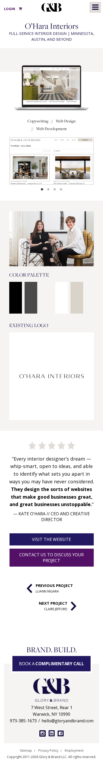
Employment (74, 750)
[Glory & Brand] (51, 690)
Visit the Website (51, 539)
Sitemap (26, 750)
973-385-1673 (23, 721)
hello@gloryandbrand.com (67, 721)
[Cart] (20, 9)
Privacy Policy (48, 750)
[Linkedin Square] (52, 733)
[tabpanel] (51, 161)
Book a (51, 664)
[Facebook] (61, 734)
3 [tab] (54, 189)
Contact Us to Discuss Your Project (51, 557)
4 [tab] (61, 189)
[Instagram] (42, 733)
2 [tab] (48, 189)
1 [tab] (42, 189)
